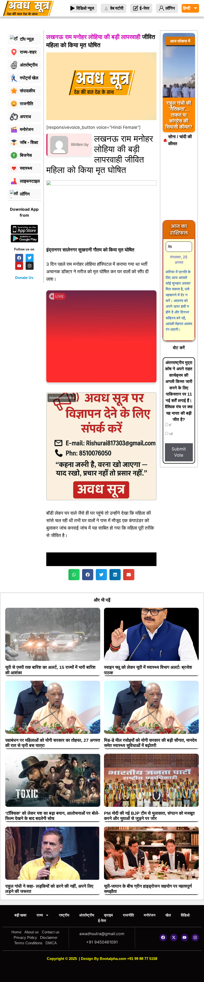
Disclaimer (48, 937)
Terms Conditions (28, 943)
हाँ (169, 425)
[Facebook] (163, 937)
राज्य (40, 915)
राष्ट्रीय (64, 915)
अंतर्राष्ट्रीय (86, 915)
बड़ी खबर (20, 915)
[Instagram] (195, 937)
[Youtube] (184, 937)
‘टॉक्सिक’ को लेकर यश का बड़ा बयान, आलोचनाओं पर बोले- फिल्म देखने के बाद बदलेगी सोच (52, 816)
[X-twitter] (174, 937)
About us (31, 932)
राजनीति (128, 915)
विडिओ (185, 915)
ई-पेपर (102, 920)
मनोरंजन (149, 915)
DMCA (51, 943)
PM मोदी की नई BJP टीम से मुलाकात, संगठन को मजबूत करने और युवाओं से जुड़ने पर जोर (149, 816)
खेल (168, 915)
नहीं (170, 434)
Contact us (50, 932)
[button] (74, 574)
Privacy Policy (25, 937)
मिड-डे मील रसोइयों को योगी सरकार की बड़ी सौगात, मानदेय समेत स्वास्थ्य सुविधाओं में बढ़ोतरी (150, 743)
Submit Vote (179, 452)
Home (16, 932)
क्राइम (108, 915)
